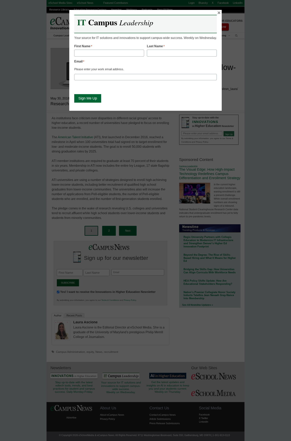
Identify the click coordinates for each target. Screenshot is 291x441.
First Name (83, 46)
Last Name (156, 46)
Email (79, 61)
